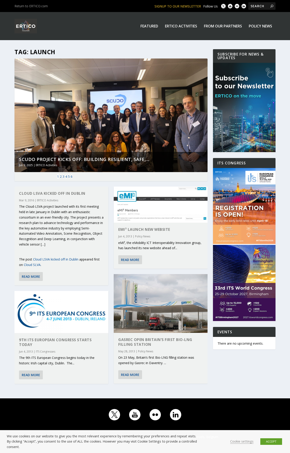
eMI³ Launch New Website (144, 229)
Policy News (260, 26)
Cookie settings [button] (242, 441)
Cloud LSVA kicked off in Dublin (52, 193)
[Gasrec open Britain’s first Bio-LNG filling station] (161, 303)
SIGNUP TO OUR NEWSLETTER (178, 6)
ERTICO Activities (181, 26)
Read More (31, 276)
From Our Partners (223, 26)
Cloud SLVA (32, 265)
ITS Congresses (45, 351)
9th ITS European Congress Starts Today (55, 342)
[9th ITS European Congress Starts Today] (61, 312)
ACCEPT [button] (271, 441)
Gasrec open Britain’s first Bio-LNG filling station (155, 342)
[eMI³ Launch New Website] (161, 205)
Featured (149, 26)
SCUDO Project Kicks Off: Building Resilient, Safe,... (84, 159)
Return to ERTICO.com (31, 6)
